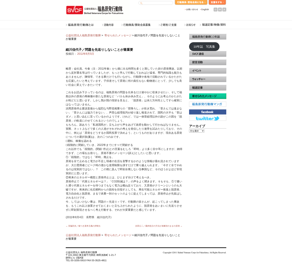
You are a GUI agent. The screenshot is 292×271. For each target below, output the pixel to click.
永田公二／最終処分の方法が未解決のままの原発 (158, 226)
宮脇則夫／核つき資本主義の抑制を (83, 226)
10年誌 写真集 (204, 46)
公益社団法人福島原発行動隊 (83, 35)
